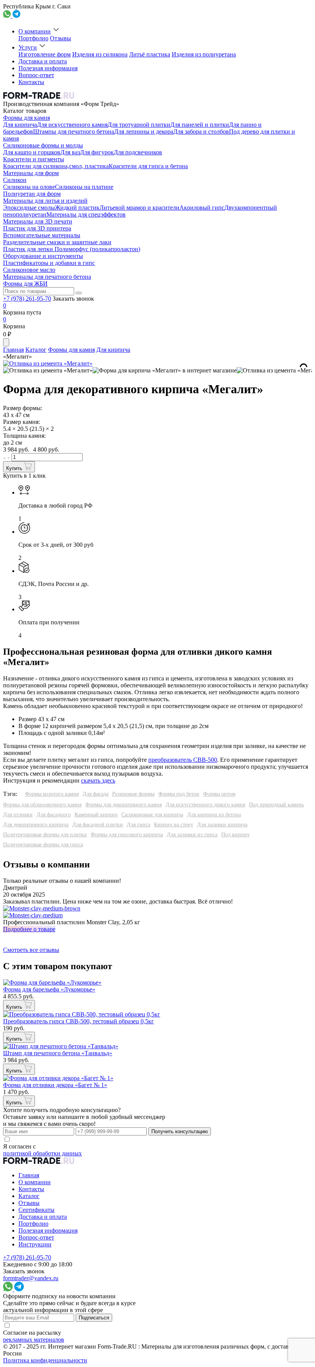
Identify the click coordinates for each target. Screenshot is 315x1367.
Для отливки (18, 815)
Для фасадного (53, 815)
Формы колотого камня (52, 794)
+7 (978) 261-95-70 (27, 298)
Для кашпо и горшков (31, 152)
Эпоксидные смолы (29, 207)
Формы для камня (26, 117)
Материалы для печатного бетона (47, 276)
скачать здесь (98, 780)
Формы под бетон (178, 794)
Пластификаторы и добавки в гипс (49, 263)
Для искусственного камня (72, 124)
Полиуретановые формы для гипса (43, 844)
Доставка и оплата (42, 61)
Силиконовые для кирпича (152, 815)
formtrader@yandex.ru (30, 1278)
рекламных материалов (33, 1339)
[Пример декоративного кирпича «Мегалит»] (48, 370)
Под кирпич (235, 834)
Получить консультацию (179, 1131)
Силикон (15, 180)
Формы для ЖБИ (25, 283)
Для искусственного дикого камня (205, 805)
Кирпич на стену (173, 824)
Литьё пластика (149, 54)
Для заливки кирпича (222, 824)
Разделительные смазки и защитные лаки (57, 242)
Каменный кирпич (96, 815)
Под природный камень (276, 805)
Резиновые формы (133, 794)
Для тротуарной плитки (139, 124)
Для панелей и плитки (199, 124)
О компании (34, 31)
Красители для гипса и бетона (148, 166)
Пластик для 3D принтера (37, 228)
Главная (13, 349)
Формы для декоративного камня (123, 805)
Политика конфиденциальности (45, 1360)
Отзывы (60, 38)
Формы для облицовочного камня (42, 805)
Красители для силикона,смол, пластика (56, 166)
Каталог (35, 349)
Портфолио (33, 38)
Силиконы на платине (84, 187)
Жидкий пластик (77, 207)
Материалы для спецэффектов (86, 214)
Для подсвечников (138, 152)
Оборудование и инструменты (43, 256)
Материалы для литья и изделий (45, 200)
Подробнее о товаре (29, 929)
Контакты (31, 82)
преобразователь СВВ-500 (182, 759)
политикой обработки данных (42, 1153)
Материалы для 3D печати (37, 221)
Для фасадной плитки (97, 824)
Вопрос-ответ (36, 75)
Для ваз (70, 152)
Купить (15, 468)
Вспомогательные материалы (41, 235)
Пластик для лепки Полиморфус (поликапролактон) (71, 249)
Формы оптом (219, 794)
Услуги (27, 47)
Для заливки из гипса (192, 834)
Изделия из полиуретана (204, 54)
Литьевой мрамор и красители (139, 207)
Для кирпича (20, 124)
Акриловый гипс (201, 207)
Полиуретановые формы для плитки (45, 834)
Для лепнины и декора (143, 131)
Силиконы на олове (29, 187)
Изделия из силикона (100, 54)
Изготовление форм (44, 54)
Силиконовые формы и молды (43, 145)
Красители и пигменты (33, 159)
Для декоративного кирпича (35, 824)
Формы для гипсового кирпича (127, 834)
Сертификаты (36, 1209)
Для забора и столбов (201, 131)
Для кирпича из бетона (214, 815)
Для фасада (95, 794)
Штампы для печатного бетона (73, 131)
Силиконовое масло (29, 269)
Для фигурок (97, 152)
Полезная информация (48, 68)
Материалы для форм (31, 173)
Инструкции (34, 1244)
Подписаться (94, 1318)
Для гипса (138, 824)
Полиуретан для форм (32, 193)
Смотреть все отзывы (31, 950)
